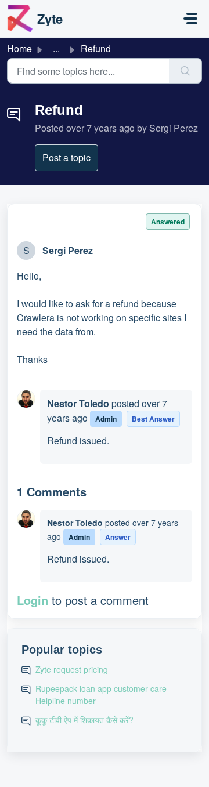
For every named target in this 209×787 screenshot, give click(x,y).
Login (32, 600)
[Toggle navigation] (190, 18)
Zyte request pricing (71, 669)
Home (19, 48)
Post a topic (66, 157)
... (56, 48)
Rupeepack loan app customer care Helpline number (101, 694)
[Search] (185, 71)
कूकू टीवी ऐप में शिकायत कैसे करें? (84, 720)
